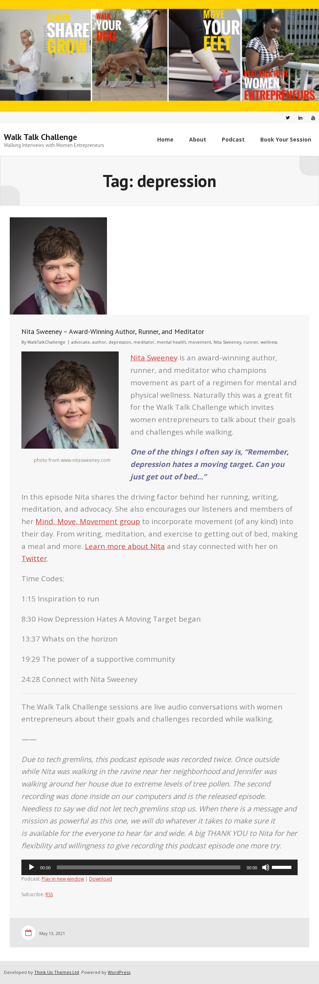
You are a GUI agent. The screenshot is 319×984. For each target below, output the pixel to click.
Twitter (34, 558)
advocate (80, 342)
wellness (269, 342)
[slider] (283, 867)
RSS (49, 894)
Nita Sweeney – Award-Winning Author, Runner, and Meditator (112, 331)
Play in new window (63, 879)
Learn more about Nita (125, 546)
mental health (171, 342)
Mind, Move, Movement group (87, 521)
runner (251, 342)
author (99, 342)
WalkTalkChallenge (46, 342)
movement (199, 342)
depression (120, 342)
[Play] (31, 867)
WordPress (119, 972)
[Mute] (266, 867)
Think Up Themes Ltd (56, 972)
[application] (159, 867)
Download (100, 879)
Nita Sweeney (227, 342)
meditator (143, 342)
